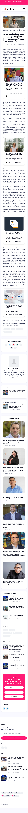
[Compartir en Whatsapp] (17, 344)
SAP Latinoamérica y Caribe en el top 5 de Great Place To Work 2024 (17, 392)
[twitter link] (4, 708)
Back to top (5, 804)
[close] (26, 2)
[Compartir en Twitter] (10, 344)
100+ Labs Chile (8, 633)
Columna (7, 329)
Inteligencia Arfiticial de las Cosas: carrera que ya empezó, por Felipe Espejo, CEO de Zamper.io (13, 442)
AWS (13, 329)
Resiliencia (19, 329)
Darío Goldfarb (8, 332)
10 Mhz (6, 630)
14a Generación (17, 633)
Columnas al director (14, 368)
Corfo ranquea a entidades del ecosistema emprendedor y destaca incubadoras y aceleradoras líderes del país (16, 656)
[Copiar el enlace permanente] (15, 348)
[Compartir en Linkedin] (20, 344)
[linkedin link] (7, 708)
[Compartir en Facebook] (6, 344)
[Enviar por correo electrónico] (11, 348)
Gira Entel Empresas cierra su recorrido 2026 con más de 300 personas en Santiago (16, 598)
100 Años (12, 630)
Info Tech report (9, 57)
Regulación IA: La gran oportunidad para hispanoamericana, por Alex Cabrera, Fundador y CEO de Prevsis (13, 583)
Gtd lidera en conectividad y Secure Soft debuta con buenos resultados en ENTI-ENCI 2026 (16, 608)
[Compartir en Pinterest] (13, 344)
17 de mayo (7, 635)
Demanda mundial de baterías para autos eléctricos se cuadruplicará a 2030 (16, 406)
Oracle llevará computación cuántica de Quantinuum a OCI (16, 616)
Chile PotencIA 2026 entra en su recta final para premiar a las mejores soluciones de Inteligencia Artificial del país (16, 647)
